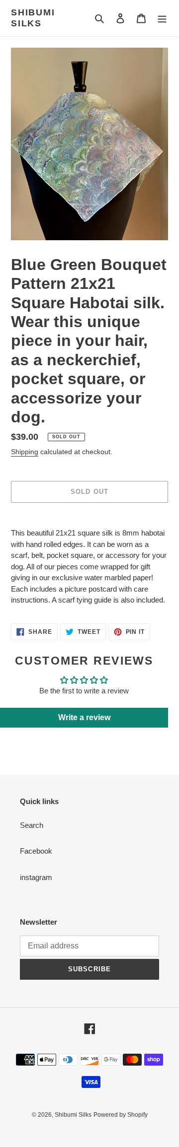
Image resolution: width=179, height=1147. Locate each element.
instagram (36, 877)
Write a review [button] (84, 717)
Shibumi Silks (33, 17)
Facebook (36, 851)
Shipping (24, 452)
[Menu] (162, 18)
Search (31, 825)
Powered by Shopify (120, 1114)
